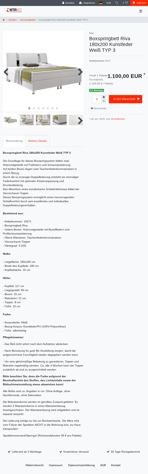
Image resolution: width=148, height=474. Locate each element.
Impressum (56, 465)
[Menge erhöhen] (103, 97)
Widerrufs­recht (35, 465)
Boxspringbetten (28, 20)
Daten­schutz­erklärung (81, 465)
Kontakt (115, 465)
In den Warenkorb (124, 98)
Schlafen (12, 20)
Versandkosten (118, 119)
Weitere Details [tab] (37, 140)
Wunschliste (99, 108)
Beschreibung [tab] (14, 140)
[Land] (100, 3)
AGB (103, 465)
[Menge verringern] (103, 101)
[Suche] (117, 3)
